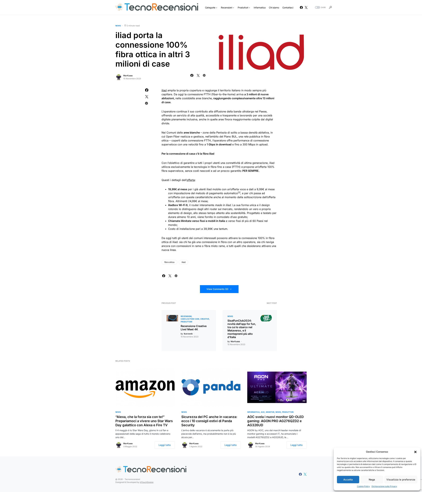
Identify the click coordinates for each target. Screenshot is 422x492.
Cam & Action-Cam (190, 319)
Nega (372, 479)
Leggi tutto (165, 445)
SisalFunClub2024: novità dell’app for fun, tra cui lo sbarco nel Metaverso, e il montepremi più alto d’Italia (241, 329)
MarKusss (128, 75)
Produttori (186, 322)
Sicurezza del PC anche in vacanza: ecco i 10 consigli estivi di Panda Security (209, 421)
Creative (204, 319)
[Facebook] (301, 7)
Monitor (270, 412)
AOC (263, 412)
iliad (164, 90)
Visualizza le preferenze (400, 479)
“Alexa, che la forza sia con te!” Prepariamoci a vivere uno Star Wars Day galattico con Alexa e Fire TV (144, 421)
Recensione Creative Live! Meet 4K (194, 327)
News (118, 26)
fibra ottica (169, 262)
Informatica (253, 412)
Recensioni (186, 316)
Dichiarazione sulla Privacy (384, 486)
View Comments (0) (217, 289)
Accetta (348, 479)
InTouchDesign (146, 482)
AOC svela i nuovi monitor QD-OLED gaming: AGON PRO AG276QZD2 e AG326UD (275, 421)
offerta (191, 180)
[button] (415, 451)
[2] (239, 192)
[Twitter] (306, 7)
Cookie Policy (363, 486)
